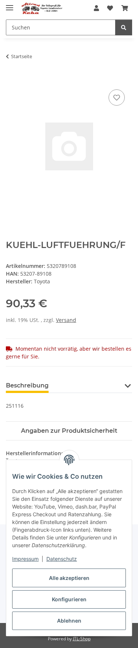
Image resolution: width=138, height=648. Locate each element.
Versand (66, 319)
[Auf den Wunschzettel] (117, 97)
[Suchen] (123, 27)
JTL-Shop (82, 638)
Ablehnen (69, 620)
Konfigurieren (69, 599)
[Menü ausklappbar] (9, 4)
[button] (96, 8)
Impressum (25, 559)
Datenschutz (61, 559)
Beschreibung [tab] (27, 385)
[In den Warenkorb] (12, 79)
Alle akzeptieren (69, 578)
